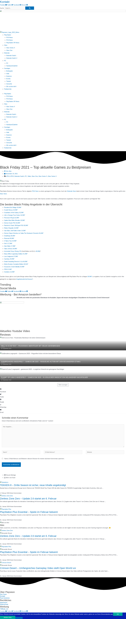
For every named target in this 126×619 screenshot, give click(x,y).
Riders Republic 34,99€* (11, 228)
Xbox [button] (5, 45)
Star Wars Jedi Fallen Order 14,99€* (15, 230)
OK (118, 614)
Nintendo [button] (7, 53)
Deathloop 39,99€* (9, 236)
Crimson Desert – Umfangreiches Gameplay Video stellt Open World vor (38, 568)
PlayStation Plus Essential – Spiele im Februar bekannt (29, 512)
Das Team (3, 594)
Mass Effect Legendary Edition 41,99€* (16, 254)
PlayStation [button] (7, 35)
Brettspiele (9, 71)
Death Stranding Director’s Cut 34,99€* (16, 261)
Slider (29, 176)
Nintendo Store (71, 191)
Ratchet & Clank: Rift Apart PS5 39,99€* (16, 225)
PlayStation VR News (12, 42)
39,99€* (89, 276)
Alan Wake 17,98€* (10, 246)
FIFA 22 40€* (8, 269)
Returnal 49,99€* (9, 238)
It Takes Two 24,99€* (10, 241)
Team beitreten (5, 598)
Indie (7, 73)
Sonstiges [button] (7, 68)
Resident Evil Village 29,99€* (12, 207)
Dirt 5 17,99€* (8, 243)
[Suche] (29, 8)
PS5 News (9, 37)
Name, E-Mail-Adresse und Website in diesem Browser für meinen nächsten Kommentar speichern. (34, 458)
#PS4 (8, 176)
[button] (63, 390)
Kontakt (4, 1)
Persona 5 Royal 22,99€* (11, 217)
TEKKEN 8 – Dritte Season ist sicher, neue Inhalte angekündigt (33, 485)
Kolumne (9, 76)
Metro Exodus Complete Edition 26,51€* (16, 264)
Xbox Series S (42, 176)
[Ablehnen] (19, 618)
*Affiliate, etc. (4, 609)
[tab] (65, 475)
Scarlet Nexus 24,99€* (11, 210)
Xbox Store (3, 194)
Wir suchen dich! (11, 86)
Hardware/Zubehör (12, 66)
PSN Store (35, 191)
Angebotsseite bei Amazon (24, 279)
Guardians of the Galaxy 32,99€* (14, 212)
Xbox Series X (10, 48)
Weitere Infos (8, 617)
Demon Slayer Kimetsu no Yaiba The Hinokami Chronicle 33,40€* (24, 233)
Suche (2, 8)
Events (8, 78)
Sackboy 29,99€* (9, 259)
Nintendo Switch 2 (11, 58)
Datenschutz (4, 604)
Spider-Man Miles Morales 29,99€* (14, 220)
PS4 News (9, 40)
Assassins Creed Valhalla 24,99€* (14, 266)
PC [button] (5, 60)
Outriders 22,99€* (9, 272)
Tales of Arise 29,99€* (10, 248)
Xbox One (9, 50)
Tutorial (8, 81)
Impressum (3, 602)
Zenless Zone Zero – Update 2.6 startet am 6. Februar (28, 498)
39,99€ (38, 251)
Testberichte (7, 89)
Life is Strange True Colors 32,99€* (14, 215)
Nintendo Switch (11, 55)
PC (7, 63)
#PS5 (12, 176)
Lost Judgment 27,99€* (11, 256)
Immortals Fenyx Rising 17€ (12, 251)
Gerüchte (9, 84)
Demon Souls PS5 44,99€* (12, 223)
